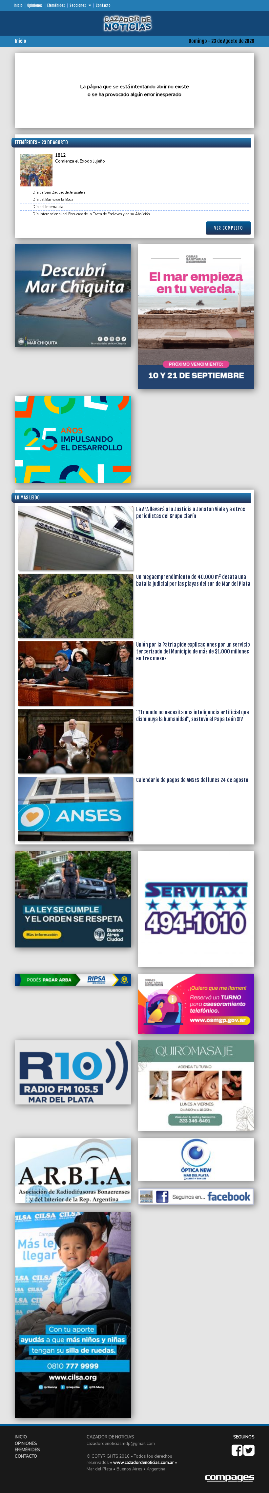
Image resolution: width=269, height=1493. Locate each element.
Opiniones (35, 5)
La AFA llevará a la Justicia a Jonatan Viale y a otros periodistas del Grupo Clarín (190, 512)
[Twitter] (248, 1453)
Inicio (18, 5)
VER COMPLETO (228, 228)
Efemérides (56, 5)
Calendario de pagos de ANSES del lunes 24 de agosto (192, 780)
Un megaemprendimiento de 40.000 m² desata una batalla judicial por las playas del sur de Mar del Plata (193, 580)
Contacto (103, 5)
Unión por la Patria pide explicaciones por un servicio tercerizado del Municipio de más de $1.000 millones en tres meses (193, 651)
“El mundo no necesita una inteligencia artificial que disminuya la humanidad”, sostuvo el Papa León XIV (192, 715)
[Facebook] (237, 1453)
